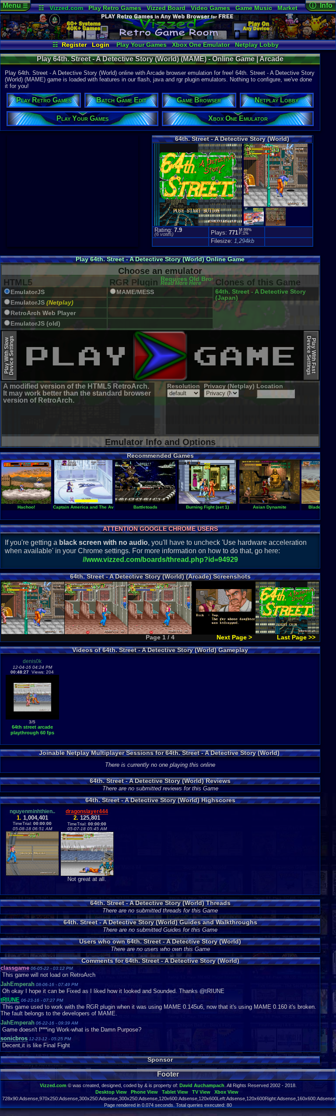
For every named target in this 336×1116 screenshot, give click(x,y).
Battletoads (145, 507)
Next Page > (234, 637)
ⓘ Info (320, 5)
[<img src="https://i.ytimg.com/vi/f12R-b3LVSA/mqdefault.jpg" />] (32, 717)
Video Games (210, 7)
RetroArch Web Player (43, 313)
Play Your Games (141, 44)
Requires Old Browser (193, 281)
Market (287, 7)
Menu (15, 5)
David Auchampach (201, 1085)
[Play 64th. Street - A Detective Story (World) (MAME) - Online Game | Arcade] (168, 37)
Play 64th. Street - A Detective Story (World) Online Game (160, 259)
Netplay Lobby (257, 44)
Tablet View (175, 1092)
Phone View (144, 1092)
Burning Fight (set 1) (207, 507)
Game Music (253, 7)
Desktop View (111, 1092)
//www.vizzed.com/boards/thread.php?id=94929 (160, 559)
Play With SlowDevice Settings (9, 355)
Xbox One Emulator (201, 44)
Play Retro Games (114, 7)
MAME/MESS (135, 292)
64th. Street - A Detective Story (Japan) (260, 294)
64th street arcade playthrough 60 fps (32, 729)
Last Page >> (296, 637)
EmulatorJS (27, 292)
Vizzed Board (166, 7)
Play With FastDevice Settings (311, 355)
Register (74, 44)
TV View (201, 1092)
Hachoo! (26, 507)
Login (100, 44)
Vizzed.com (66, 7)
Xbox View (226, 1092)
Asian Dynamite (270, 507)
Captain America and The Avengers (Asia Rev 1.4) (106, 507)
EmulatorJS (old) (35, 323)
